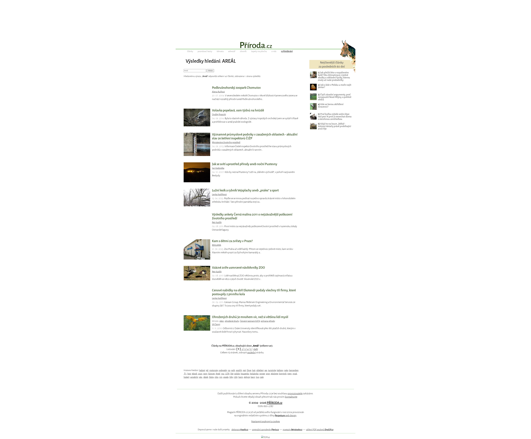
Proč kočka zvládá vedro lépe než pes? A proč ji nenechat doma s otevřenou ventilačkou (335, 116)
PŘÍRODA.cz (274, 402)
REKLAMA (216, 245)
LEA (235, 377)
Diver (249, 370)
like (231, 374)
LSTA (227, 374)
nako (286, 370)
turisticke (272, 370)
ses (266, 370)
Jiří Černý (216, 324)
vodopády (223, 370)
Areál (218, 374)
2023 (200, 374)
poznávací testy (205, 51)
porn (205, 374)
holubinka (254, 374)
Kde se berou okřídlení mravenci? (330, 105)
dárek (205, 377)
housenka (245, 374)
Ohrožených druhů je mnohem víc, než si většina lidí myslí (250, 317)
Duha (211, 377)
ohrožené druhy (232, 321)
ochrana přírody (268, 321)
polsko (237, 374)
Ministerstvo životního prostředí (226, 142)
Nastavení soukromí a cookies (265, 421)
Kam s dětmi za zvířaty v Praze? (232, 241)
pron (268, 374)
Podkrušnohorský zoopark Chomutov (236, 87)
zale (262, 377)
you (222, 374)
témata (220, 51)
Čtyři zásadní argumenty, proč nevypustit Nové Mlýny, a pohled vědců (334, 97)
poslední (251, 352)
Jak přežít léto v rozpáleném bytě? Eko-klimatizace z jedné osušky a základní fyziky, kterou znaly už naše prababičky (334, 76)
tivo (257, 377)
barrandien (293, 370)
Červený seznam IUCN (250, 321)
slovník (243, 51)
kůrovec (211, 374)
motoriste (213, 370)
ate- (200, 377)
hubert (186, 377)
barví (253, 377)
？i (185, 374)
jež (207, 370)
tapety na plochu (259, 51)
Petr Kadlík (217, 222)
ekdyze (247, 377)
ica (229, 370)
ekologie (274, 374)
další (255, 349)
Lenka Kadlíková (219, 194)
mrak (295, 374)
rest (244, 370)
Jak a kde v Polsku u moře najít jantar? (334, 86)
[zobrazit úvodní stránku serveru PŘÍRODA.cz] (265, 45)
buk (253, 370)
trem (289, 374)
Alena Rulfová (218, 92)
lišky (231, 377)
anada (225, 377)
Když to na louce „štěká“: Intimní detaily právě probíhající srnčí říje (334, 126)
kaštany (280, 370)
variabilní (194, 377)
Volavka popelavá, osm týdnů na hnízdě (238, 110)
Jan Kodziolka (218, 168)
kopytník (283, 374)
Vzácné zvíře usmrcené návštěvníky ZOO (238, 267)
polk (233, 370)
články (190, 51)
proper (262, 374)
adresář (231, 51)
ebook (194, 374)
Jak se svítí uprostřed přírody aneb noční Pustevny (244, 164)
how (189, 374)
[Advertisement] (265, 19)
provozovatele (295, 393)
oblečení (260, 370)
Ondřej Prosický (219, 114)
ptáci (221, 321)
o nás (273, 51)
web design (285, 415)
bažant (202, 370)
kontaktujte (291, 396)
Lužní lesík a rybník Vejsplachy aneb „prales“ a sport (245, 190)
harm (240, 377)
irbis (216, 377)
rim (220, 377)
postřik (239, 370)
